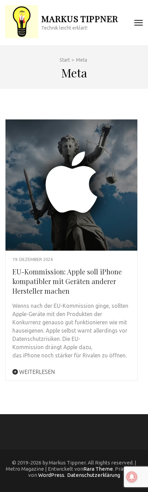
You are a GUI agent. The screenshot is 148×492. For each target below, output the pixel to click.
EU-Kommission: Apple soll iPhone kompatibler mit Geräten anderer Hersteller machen (67, 281)
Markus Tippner (79, 18)
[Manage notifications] (131, 476)
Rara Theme (98, 469)
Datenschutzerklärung (93, 475)
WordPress (51, 475)
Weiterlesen (36, 372)
